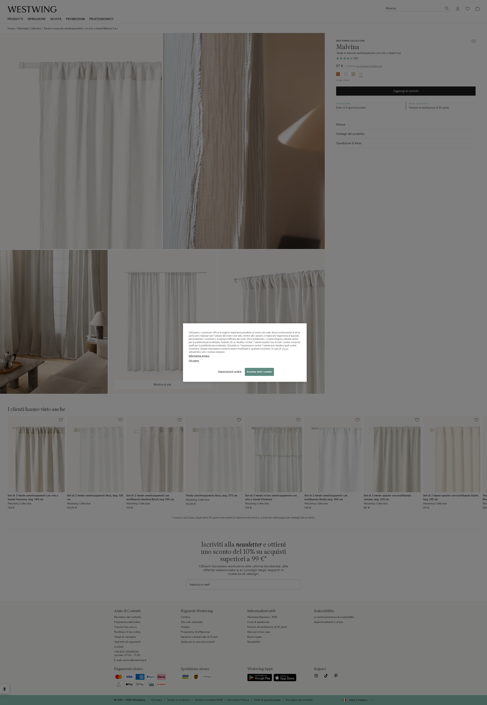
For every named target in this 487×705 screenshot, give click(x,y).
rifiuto (285, 348)
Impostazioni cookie (230, 371)
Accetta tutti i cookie (259, 371)
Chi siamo (194, 360)
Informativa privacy (199, 356)
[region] (245, 352)
